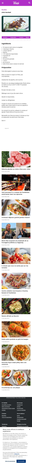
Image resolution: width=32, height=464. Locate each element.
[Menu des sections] (2, 2)
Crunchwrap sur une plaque (11, 387)
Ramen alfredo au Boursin (10, 316)
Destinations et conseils (22, 426)
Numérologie (20, 408)
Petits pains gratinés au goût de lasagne (15, 339)
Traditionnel (20, 404)
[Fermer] (29, 429)
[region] (16, 445)
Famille (18, 421)
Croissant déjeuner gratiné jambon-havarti (16, 217)
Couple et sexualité (21, 419)
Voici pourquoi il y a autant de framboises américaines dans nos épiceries (15, 193)
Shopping (4, 426)
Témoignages (20, 417)
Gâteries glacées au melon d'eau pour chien (16, 169)
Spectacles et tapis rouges (8, 408)
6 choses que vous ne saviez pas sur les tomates (15, 266)
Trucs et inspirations (7, 417)
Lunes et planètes (21, 410)
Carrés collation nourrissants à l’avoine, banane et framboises (15, 291)
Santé (18, 415)
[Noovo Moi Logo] (16, 3)
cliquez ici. (16, 453)
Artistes (3, 410)
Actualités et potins (6, 404)
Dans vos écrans (6, 406)
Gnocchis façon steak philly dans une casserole (14, 363)
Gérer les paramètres (10, 461)
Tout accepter (21, 461)
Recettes (4, 9)
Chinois (18, 406)
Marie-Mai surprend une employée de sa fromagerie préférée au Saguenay (15, 241)
